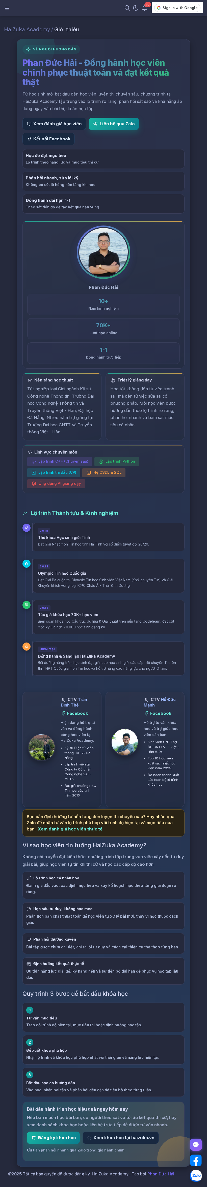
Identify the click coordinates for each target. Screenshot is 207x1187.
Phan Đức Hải (160, 1173)
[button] (42, 747)
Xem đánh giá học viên (57, 123)
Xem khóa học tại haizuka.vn (123, 1137)
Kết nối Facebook (51, 138)
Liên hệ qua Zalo (117, 123)
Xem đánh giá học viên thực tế (70, 828)
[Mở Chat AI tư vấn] (196, 1145)
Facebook (77, 713)
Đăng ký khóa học (57, 1137)
